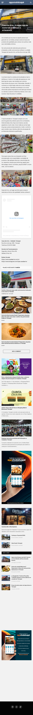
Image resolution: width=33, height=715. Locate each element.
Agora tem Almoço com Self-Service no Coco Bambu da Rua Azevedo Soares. (20, 559)
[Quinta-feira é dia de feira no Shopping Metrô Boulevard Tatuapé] (16, 397)
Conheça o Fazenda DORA (18, 535)
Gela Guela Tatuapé (16, 543)
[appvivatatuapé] (16, 2)
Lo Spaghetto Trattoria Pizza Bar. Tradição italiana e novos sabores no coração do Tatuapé (21, 577)
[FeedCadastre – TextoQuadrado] (16, 645)
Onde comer (6, 552)
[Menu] (3, 2)
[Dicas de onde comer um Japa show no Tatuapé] (6, 587)
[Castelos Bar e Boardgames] (16, 516)
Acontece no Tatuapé (7, 374)
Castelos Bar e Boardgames (9, 526)
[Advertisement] (16, 610)
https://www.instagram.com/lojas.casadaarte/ (14, 261)
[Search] (30, 2)
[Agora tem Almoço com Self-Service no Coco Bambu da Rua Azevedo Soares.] (6, 559)
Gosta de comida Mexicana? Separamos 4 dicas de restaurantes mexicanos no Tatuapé (20, 568)
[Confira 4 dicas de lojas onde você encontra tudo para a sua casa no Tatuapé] (16, 279)
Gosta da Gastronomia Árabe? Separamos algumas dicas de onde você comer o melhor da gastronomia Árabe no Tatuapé (15, 317)
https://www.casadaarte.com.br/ (11, 259)
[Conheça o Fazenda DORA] (6, 537)
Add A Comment (16, 351)
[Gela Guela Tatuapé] (6, 545)
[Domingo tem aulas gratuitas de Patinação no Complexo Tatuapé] (16, 428)
